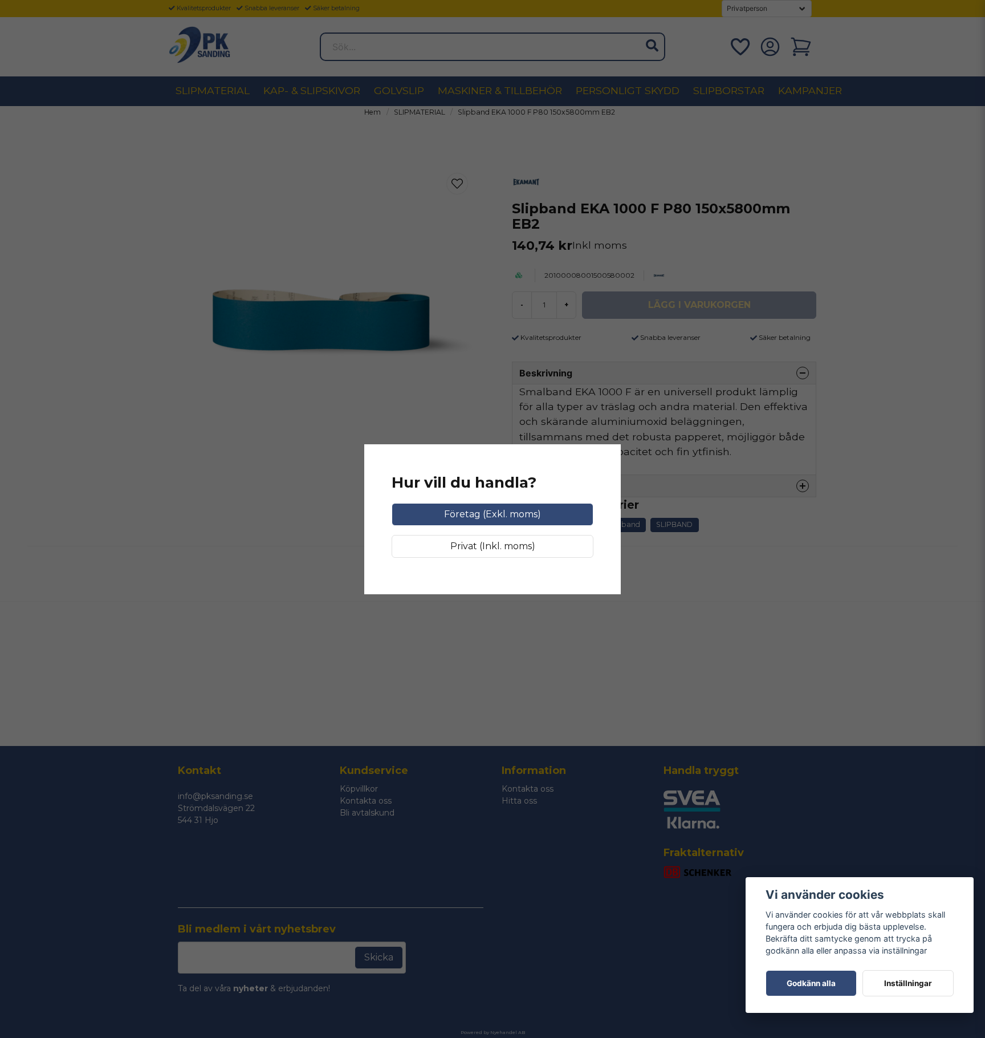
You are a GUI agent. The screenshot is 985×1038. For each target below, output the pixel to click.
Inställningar (908, 983)
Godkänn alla (811, 983)
